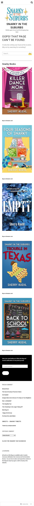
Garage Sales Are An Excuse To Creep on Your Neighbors (16, 397)
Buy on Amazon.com (7, 120)
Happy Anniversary (7, 413)
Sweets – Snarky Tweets (11, 421)
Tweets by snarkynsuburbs (9, 425)
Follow (5, 373)
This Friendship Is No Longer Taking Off (12, 407)
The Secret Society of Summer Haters (11, 392)
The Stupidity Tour (6, 404)
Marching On (5, 410)
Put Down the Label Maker (9, 416)
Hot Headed (5, 395)
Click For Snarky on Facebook (14, 441)
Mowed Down (5, 389)
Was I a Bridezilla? (6, 401)
